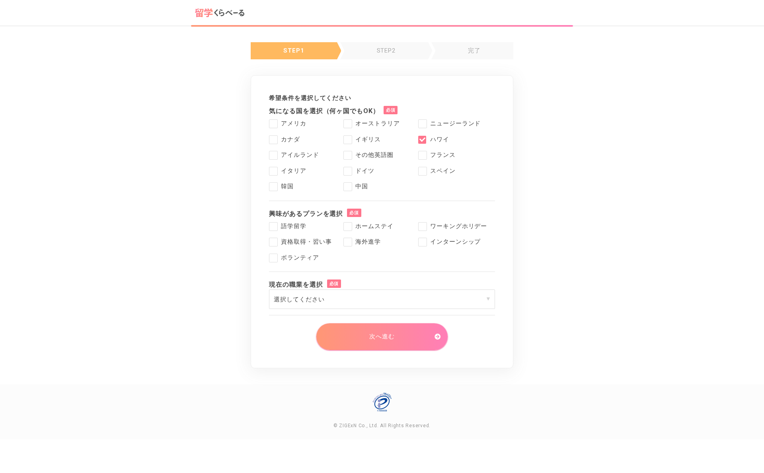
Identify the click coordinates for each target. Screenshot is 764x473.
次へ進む (382, 336)
